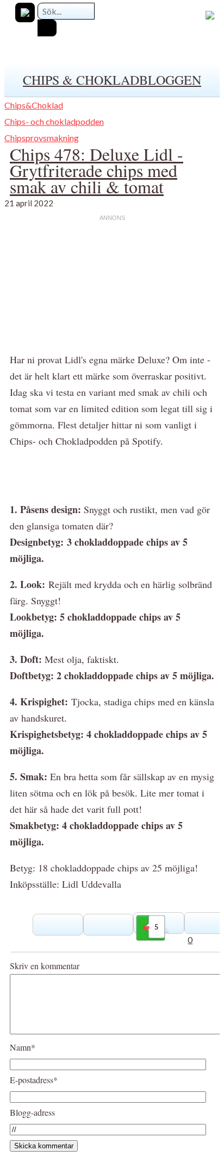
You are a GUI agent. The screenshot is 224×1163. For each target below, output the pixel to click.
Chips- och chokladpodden (54, 121)
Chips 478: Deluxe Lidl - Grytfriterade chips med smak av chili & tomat (96, 170)
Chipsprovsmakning (41, 137)
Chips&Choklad (33, 105)
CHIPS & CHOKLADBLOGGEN (112, 80)
